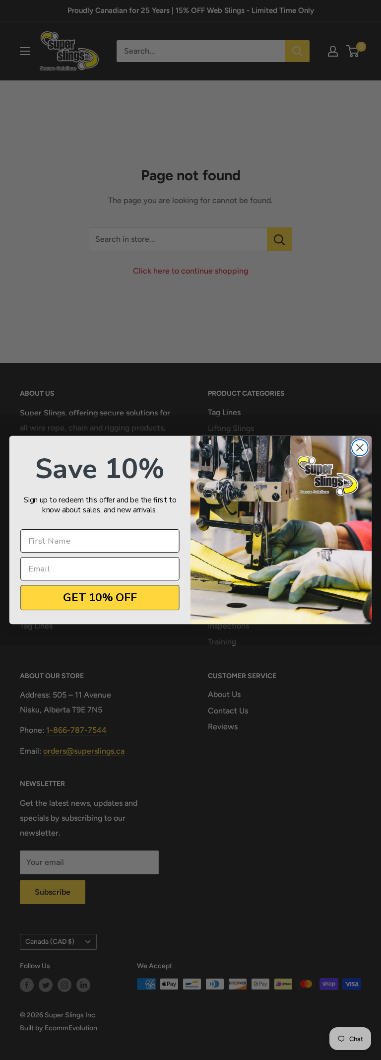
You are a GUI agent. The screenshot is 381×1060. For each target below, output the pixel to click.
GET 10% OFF (100, 597)
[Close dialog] (360, 447)
